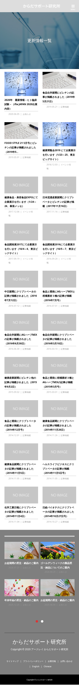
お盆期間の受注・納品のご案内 (21, 563)
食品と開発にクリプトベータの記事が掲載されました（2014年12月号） (20, 425)
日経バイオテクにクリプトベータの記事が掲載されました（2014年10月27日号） (58, 512)
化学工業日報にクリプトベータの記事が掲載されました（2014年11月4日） (20, 512)
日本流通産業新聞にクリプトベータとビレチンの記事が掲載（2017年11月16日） (58, 202)
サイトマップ (12, 661)
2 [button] (42, 621)
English (35, 666)
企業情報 (52, 661)
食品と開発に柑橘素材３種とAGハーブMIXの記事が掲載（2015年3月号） (58, 382)
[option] (40, 574)
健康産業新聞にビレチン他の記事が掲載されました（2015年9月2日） (20, 382)
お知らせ (27, 114)
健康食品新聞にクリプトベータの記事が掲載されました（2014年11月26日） (58, 425)
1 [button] (37, 621)
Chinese (47, 666)
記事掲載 (65, 106)
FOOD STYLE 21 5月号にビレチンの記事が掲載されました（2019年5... (20, 147)
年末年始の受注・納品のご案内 (21, 600)
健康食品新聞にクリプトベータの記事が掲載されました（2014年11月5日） (20, 468)
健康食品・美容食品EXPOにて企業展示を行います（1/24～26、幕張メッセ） (21, 202)
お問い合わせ (66, 661)
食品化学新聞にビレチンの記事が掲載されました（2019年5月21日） (59, 97)
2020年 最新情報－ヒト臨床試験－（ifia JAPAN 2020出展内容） (20, 104)
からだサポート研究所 (39, 641)
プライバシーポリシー (33, 661)
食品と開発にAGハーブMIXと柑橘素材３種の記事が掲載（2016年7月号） (59, 296)
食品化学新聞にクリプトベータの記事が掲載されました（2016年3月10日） (58, 339)
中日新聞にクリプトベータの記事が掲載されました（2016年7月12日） (20, 296)
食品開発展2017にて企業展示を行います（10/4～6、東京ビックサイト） (21, 249)
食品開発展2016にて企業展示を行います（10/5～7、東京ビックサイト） (59, 249)
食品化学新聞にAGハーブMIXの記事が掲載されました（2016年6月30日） (20, 339)
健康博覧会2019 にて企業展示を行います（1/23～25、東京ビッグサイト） (59, 155)
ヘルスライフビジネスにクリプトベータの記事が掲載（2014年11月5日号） (58, 468)
